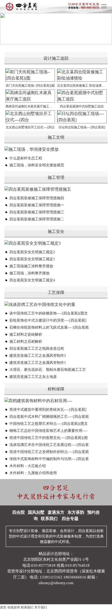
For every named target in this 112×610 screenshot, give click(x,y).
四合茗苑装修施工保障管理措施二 (36, 219)
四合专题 (70, 518)
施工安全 (56, 231)
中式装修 (60, 536)
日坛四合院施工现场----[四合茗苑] (81, 127)
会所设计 (67, 531)
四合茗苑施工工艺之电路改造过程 (36, 349)
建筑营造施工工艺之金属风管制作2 (37, 356)
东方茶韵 (75, 512)
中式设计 (23, 536)
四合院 (18, 512)
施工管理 (56, 177)
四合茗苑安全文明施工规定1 (32, 259)
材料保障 (56, 389)
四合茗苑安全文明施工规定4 (32, 280)
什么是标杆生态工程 (25, 158)
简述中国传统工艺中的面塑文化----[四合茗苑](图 (48, 438)
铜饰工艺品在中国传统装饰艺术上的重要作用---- (48, 431)
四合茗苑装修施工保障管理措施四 (36, 198)
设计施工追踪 (56, 58)
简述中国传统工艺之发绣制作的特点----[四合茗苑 (49, 452)
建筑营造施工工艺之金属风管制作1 (37, 363)
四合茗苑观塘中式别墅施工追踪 (82, 106)
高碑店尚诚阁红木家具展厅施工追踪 (30, 106)
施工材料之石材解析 (25, 341)
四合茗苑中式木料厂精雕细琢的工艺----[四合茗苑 (49, 417)
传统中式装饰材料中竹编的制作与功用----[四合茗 (49, 459)
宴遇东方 (56, 512)
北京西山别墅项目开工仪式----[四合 (30, 127)
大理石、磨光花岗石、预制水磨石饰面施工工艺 (47, 370)
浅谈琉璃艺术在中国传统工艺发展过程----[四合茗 (49, 445)
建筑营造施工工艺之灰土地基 (33, 377)
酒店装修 (49, 531)
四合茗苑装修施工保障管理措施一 (36, 205)
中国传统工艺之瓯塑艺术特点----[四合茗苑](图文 (48, 424)
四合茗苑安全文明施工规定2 (32, 252)
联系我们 (49, 518)
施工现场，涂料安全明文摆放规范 (36, 165)
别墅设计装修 (27, 531)
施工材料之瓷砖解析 (25, 334)
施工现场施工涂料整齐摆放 (31, 266)
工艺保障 (56, 292)
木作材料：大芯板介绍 (27, 466)
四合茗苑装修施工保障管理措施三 (36, 212)
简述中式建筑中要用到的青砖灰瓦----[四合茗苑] (47, 410)
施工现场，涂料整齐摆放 (29, 273)
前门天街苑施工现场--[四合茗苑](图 (30, 85)
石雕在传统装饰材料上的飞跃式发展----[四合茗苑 (49, 327)
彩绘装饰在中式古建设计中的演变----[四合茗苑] (47, 320)
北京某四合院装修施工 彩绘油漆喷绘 (82, 85)
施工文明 (56, 137)
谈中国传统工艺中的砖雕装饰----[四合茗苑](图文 (48, 313)
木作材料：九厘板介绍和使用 (33, 473)
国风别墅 (36, 512)
